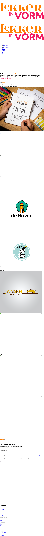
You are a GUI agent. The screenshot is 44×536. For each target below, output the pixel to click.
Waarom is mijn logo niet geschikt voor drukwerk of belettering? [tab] (7, 451)
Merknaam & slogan (2, 516)
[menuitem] (23, 43)
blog (39, 455)
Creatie (1, 519)
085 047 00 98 (3, 509)
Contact (1, 526)
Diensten (1, 524)
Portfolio (1, 525)
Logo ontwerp (1, 515)
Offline (1, 520)
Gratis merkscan (2, 53)
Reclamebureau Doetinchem (3, 523)
